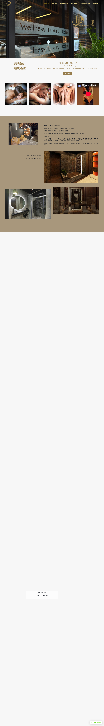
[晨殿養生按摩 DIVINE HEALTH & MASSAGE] (8, 3)
